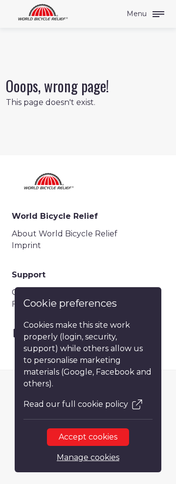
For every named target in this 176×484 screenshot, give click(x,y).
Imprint (26, 245)
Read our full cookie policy (75, 404)
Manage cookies (88, 457)
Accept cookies (88, 437)
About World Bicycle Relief (64, 233)
